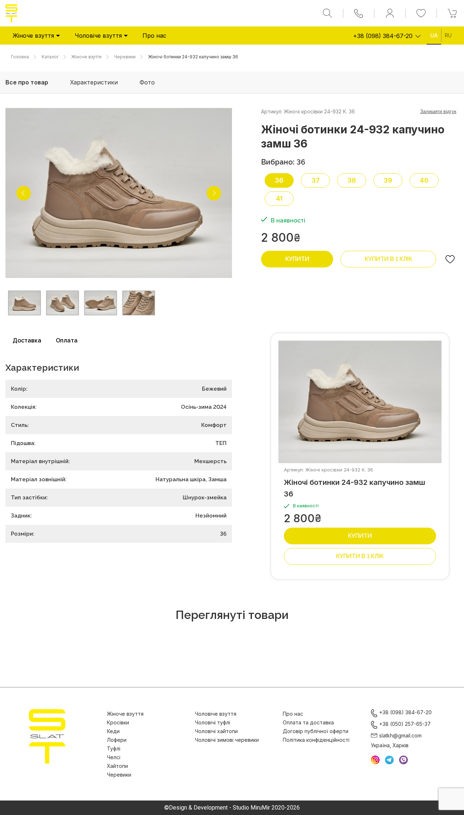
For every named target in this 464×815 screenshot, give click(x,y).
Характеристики (94, 82)
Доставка (27, 340)
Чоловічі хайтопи (216, 731)
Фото (147, 82)
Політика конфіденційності (316, 740)
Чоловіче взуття (98, 35)
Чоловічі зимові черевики (227, 740)
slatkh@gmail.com (400, 735)
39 (388, 180)
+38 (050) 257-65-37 (405, 724)
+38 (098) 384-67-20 (383, 35)
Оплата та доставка (308, 722)
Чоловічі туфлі (212, 722)
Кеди (113, 731)
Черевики (119, 775)
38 (351, 180)
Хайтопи (117, 766)
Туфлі (113, 748)
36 (279, 180)
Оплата (67, 340)
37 (315, 180)
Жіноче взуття (33, 35)
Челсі (113, 757)
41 (279, 198)
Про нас (154, 35)
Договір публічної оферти (315, 731)
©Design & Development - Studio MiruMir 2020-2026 (232, 808)
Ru (448, 35)
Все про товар (26, 82)
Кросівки (118, 722)
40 (424, 180)
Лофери (117, 740)
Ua (434, 35)
